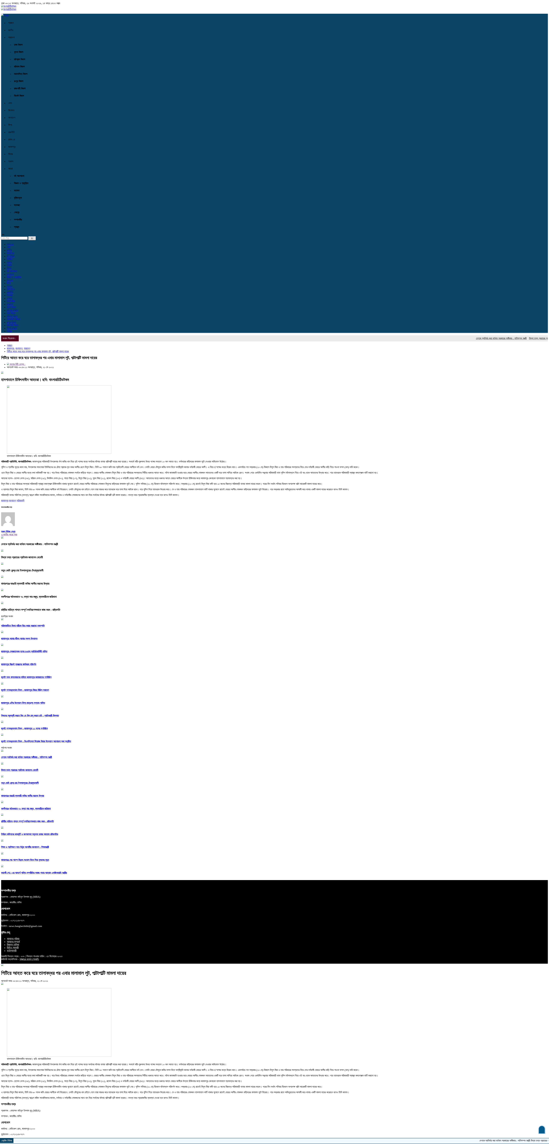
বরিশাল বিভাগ (19, 66)
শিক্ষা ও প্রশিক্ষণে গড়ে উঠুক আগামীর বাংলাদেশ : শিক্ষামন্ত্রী (25, 847)
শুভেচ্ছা (17, 205)
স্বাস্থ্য (16, 226)
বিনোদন (11, 110)
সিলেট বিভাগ (19, 95)
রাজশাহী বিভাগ (20, 88)
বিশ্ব (10, 124)
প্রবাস (10, 161)
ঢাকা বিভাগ (18, 44)
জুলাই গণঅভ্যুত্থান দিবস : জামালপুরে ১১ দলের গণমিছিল (24, 728)
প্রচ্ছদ (11, 22)
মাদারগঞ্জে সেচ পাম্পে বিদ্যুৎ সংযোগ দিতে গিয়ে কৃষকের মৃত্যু (25, 860)
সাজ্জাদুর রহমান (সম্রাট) (29, 959)
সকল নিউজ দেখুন (8, 531)
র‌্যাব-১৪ (11, 139)
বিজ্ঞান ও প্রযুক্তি (21, 183)
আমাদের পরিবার (13, 938)
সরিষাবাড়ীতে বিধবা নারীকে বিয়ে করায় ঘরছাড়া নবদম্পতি (23, 625)
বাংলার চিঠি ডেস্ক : (17, 364)
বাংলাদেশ (11, 117)
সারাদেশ (11, 37)
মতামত (17, 190)
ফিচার (10, 154)
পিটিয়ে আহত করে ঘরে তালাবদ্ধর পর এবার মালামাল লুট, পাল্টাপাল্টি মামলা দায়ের (38, 351)
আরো (10, 168)
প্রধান (9, 262)
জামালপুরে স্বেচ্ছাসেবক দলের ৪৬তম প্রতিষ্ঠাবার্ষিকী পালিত (24, 651)
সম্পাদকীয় (18, 219)
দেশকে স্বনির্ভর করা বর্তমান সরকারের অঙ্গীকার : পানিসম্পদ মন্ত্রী (456, 338)
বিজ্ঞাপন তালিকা (13, 944)
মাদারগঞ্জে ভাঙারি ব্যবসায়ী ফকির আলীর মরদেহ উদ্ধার (25, 583)
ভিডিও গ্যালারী (13, 947)
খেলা (10, 103)
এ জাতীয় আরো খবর (9, 534)
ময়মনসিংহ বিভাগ (20, 73)
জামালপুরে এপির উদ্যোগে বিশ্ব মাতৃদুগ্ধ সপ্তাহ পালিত (23, 702)
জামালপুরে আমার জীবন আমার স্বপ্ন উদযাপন (19, 638)
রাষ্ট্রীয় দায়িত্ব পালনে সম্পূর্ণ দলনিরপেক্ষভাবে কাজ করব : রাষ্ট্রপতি (30, 609)
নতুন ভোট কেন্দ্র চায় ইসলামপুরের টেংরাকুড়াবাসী (22, 570)
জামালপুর (11, 146)
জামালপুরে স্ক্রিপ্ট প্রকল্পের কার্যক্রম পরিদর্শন (18, 664)
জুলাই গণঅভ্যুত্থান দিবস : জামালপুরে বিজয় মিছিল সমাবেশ (25, 690)
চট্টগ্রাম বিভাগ (19, 59)
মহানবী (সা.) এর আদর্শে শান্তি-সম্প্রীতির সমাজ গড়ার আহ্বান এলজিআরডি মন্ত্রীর (34, 872)
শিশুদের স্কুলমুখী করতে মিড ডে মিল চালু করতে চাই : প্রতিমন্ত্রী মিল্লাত (30, 715)
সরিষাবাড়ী (20, 500)
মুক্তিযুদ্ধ (18, 197)
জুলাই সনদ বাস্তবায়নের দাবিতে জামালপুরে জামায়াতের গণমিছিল (26, 677)
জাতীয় (10, 30)
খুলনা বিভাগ (18, 52)
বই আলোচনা (19, 175)
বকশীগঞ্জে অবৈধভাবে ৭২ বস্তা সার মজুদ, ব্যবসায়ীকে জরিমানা (29, 596)
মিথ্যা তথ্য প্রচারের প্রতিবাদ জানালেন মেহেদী (502, 338)
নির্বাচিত (10, 259)
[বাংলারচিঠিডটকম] (8, 6)
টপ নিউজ (10, 256)
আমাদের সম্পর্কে (13, 941)
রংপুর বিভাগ (18, 81)
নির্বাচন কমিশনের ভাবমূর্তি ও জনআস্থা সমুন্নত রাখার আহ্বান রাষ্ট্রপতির (29, 834)
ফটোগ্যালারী (11, 950)
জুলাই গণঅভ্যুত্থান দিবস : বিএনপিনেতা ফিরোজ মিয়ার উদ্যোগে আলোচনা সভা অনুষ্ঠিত (36, 741)
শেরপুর (16, 212)
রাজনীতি (11, 132)
